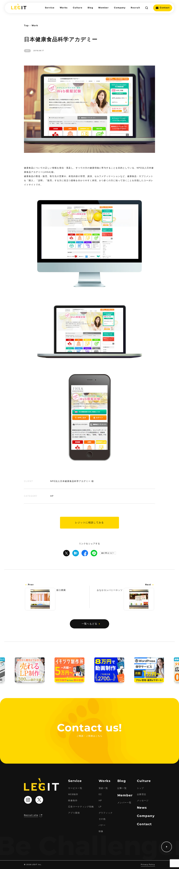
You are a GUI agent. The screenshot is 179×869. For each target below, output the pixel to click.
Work (35, 26)
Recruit (135, 8)
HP (27, 51)
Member (103, 8)
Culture (77, 8)
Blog (90, 8)
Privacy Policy (148, 864)
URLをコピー (109, 553)
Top (26, 26)
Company (120, 8)
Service (49, 8)
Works (64, 8)
